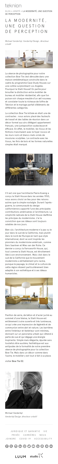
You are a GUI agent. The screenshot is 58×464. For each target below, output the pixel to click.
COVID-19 (25, 439)
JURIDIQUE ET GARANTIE (25, 431)
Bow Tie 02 (17, 361)
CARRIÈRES (29, 435)
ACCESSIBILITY (43, 439)
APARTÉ (16, 11)
